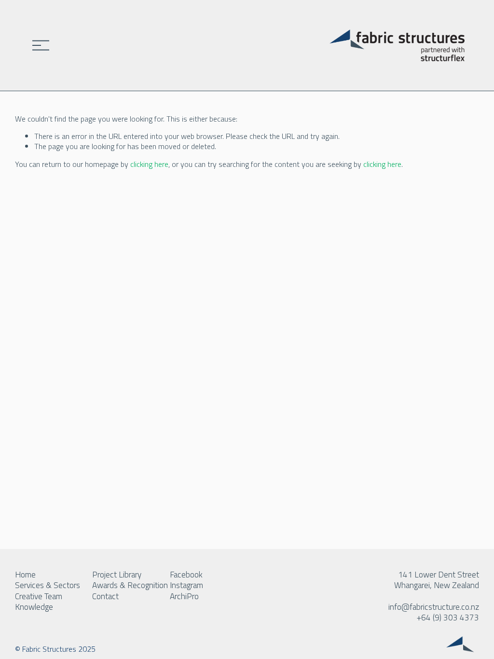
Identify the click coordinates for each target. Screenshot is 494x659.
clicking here (149, 164)
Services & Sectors (47, 585)
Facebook (186, 574)
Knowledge (34, 607)
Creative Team (38, 596)
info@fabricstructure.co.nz (433, 607)
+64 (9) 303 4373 (448, 617)
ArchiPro (184, 596)
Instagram (186, 585)
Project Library (116, 574)
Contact (105, 596)
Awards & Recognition (130, 585)
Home (25, 574)
